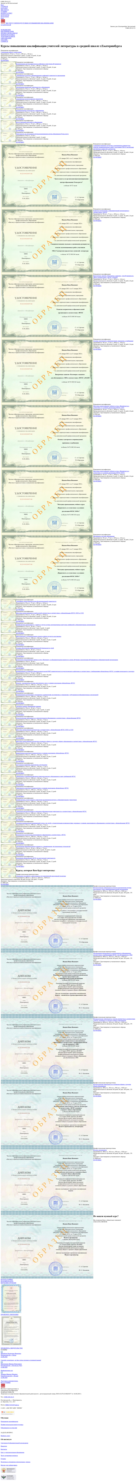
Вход (2, 5)
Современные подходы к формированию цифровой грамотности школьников (40, 75)
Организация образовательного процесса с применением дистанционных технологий (43, 846)
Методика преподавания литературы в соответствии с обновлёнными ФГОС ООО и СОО (44, 730)
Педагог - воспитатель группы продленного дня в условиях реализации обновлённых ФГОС (45, 683)
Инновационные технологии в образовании (30, 110)
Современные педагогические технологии (29, 99)
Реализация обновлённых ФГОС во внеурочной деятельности (35, 858)
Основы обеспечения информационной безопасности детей (35, 648)
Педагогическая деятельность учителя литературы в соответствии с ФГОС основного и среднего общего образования (114, 1019)
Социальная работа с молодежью (11, 52)
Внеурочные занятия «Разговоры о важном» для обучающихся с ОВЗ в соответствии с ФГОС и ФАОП (113, 276)
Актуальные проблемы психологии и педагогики (31, 765)
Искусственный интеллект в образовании (29, 122)
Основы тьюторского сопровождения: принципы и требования (113, 341)
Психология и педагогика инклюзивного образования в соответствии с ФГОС (41, 835)
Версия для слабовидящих (9, 1465)
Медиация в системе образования (103, 536)
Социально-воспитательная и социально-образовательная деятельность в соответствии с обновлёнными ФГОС (51, 811)
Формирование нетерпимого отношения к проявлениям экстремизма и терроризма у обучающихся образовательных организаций (57, 695)
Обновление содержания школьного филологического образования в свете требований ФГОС (46, 776)
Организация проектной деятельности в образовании (33, 87)
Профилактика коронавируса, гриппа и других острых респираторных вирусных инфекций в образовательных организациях (56, 625)
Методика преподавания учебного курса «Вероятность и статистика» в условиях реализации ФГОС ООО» (111, 472)
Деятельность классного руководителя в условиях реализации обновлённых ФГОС (42, 788)
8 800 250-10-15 (9, 1397)
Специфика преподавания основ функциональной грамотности (36, 601)
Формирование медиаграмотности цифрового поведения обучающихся (38, 64)
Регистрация (5, 16)
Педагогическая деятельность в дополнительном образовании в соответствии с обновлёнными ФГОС (48, 718)
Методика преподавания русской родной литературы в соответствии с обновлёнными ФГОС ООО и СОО (50, 613)
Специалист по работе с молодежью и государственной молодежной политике (41, 876)
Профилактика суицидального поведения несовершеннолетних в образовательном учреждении (46, 800)
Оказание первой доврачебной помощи (28, 706)
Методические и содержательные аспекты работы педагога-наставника (38, 636)
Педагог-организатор (100, 1150)
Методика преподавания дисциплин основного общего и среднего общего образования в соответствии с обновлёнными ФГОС (56, 741)
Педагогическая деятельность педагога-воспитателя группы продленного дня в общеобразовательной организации (112, 888)
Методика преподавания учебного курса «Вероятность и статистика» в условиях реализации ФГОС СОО (111, 406)
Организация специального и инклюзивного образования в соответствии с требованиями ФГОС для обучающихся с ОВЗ (112, 954)
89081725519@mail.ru (12, 1405)
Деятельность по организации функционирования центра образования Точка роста (42, 134)
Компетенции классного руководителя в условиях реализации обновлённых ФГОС (42, 753)
